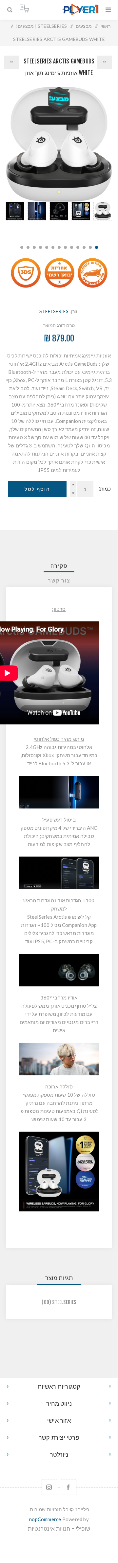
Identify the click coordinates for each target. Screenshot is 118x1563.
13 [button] (21, 247)
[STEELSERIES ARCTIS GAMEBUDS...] (104, 62)
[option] (103, 220)
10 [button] (40, 247)
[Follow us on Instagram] (49, 1487)
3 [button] (84, 247)
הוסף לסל (37, 489)
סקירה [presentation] (59, 566)
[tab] (59, 565)
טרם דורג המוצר (59, 325)
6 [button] (65, 247)
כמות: (105, 489)
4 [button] (77, 247)
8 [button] (52, 247)
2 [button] (90, 247)
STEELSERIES (54, 311)
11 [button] (34, 247)
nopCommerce (45, 1519)
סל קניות (22, 7)
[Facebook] (68, 1487)
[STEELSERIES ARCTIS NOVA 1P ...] (11, 62)
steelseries (64, 1302)
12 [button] (28, 247)
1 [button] (96, 247)
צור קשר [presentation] (59, 580)
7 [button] (59, 247)
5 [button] (71, 247)
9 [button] (46, 247)
